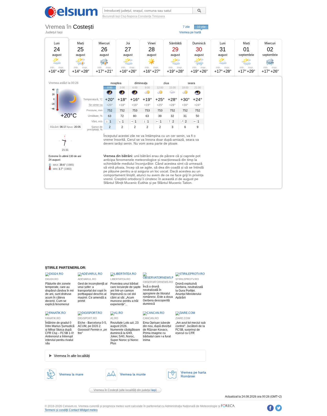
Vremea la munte (133, 374)
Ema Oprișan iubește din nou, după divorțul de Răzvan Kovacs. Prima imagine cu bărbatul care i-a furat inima (157, 331)
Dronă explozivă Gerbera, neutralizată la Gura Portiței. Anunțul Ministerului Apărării (189, 290)
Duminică (198, 43)
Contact (74, 410)
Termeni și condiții (56, 410)
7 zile (186, 27)
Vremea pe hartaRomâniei (193, 374)
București (108, 16)
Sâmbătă (175, 43)
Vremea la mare (71, 374)
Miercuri (104, 43)
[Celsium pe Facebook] (270, 408)
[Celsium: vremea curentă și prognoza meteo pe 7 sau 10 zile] (71, 17)
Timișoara (158, 16)
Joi (128, 43)
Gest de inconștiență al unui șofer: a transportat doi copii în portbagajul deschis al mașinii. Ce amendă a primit (92, 292)
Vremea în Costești (106, 390)
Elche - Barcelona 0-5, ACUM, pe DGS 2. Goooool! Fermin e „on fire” (92, 328)
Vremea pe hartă (190, 32)
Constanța (144, 16)
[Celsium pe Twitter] (278, 408)
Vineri (152, 43)
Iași (117, 16)
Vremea (109, 156)
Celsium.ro (70, 406)
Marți (80, 43)
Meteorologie (208, 406)
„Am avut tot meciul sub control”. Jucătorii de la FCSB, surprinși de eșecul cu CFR (190, 328)
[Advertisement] (243, 112)
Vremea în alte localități (72, 356)
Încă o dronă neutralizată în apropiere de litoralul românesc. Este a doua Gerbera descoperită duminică (158, 295)
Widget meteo (89, 410)
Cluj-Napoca (129, 16)
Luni (57, 43)
